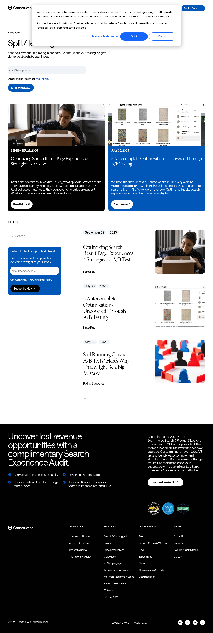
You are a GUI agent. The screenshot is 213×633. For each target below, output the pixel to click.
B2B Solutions (111, 596)
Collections (110, 556)
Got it (134, 36)
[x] (187, 622)
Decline (162, 36)
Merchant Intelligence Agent (118, 576)
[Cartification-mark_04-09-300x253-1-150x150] (183, 508)
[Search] (10, 236)
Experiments (145, 556)
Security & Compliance (186, 549)
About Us (179, 536)
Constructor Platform (80, 536)
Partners (178, 543)
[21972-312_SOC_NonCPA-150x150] (168, 508)
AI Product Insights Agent (117, 569)
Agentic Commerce (79, 543)
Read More (20, 204)
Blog (141, 549)
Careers (178, 556)
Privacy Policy (42, 78)
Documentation (147, 576)
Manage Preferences (105, 36)
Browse (108, 543)
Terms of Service (120, 622)
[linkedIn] (180, 622)
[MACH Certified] (154, 508)
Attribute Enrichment (115, 583)
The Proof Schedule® (80, 556)
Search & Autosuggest (115, 536)
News (142, 563)
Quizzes (108, 590)
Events (142, 536)
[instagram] (202, 622)
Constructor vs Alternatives (153, 569)
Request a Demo (78, 549)
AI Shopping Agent (114, 563)
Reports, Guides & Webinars (153, 543)
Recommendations (114, 549)
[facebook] (195, 622)
